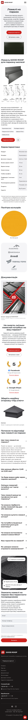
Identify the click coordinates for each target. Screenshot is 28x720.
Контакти (3, 670)
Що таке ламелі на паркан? (10, 441)
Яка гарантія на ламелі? (12, 541)
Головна (3, 665)
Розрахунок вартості (8, 661)
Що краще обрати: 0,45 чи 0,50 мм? (12, 470)
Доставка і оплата (6, 677)
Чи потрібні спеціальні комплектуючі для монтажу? (11, 525)
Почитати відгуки (14, 375)
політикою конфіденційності (8, 636)
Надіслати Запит (8, 140)
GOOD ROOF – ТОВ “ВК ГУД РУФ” (14, 711)
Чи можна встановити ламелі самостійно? (11, 534)
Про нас (3, 668)
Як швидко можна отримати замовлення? (12, 548)
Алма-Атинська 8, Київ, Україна (10, 698)
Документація (5, 673)
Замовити (14, 640)
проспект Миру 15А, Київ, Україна (11, 689)
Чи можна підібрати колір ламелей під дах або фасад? (11, 507)
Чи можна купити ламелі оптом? (13, 516)
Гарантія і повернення (7, 680)
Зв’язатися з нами (14, 37)
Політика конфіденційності (14, 710)
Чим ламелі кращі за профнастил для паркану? (11, 497)
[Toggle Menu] (25, 2)
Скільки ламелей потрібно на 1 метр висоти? (9, 487)
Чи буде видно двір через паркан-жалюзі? (13, 478)
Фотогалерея (4, 675)
